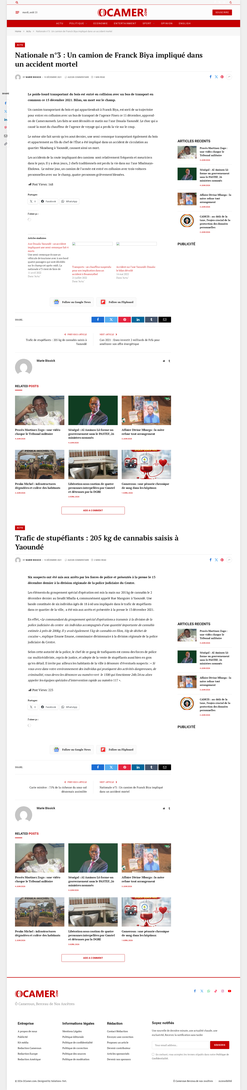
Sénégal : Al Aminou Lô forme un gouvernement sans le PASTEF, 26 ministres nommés (91, 434)
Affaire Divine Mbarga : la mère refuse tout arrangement (143, 432)
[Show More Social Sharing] (229, 77)
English (185, 23)
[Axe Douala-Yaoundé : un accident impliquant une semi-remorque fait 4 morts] (50, 260)
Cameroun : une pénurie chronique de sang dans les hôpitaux (145, 486)
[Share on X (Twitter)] (216, 77)
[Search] (16, 2)
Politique (76, 23)
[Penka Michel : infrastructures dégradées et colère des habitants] (39, 464)
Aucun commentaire (78, 77)
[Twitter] (5, 111)
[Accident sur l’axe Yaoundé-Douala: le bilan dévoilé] (136, 253)
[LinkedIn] (5, 119)
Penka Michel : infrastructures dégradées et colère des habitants (37, 486)
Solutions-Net (58, 1081)
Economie (100, 23)
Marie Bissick (33, 77)
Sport (147, 23)
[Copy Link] (5, 143)
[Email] (5, 135)
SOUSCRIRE (222, 12)
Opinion (167, 23)
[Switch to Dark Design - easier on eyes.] (230, 2)
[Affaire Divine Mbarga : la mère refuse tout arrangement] (146, 410)
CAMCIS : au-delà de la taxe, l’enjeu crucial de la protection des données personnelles (215, 222)
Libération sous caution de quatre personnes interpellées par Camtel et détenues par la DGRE (91, 488)
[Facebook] (5, 103)
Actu (59, 23)
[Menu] (17, 12)
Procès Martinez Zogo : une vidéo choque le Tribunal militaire (37, 432)
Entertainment (125, 23)
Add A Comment (93, 510)
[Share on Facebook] (210, 77)
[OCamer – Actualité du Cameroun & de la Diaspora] (124, 12)
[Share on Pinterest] (222, 77)
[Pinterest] (5, 127)
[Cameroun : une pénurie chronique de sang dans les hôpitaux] (146, 464)
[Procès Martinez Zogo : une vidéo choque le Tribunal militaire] (39, 410)
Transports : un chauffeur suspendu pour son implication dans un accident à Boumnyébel (91, 270)
